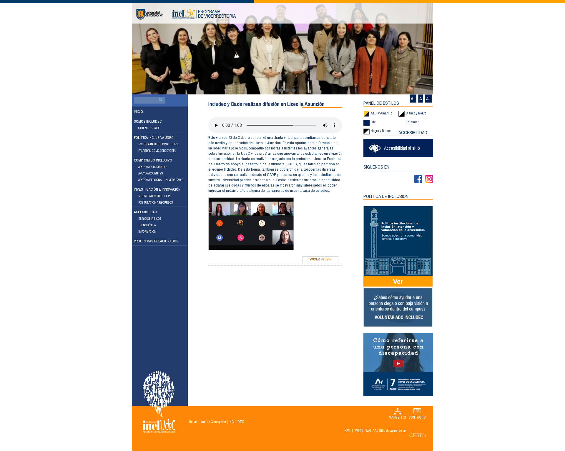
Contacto (417, 417)
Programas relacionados (156, 241)
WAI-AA (370, 430)
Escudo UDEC (149, 14)
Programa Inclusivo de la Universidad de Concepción (204, 14)
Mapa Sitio (397, 417)
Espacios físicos (149, 219)
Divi (373, 122)
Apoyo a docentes (150, 173)
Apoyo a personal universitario (160, 180)
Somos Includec (148, 121)
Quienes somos (149, 128)
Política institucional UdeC (157, 144)
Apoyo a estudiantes (152, 167)
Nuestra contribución (154, 196)
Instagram (429, 179)
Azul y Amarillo (381, 113)
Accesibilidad (145, 212)
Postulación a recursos (155, 202)
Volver (315, 259)
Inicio (138, 111)
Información (147, 232)
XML (348, 430)
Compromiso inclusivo (153, 160)
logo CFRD (417, 435)
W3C (358, 430)
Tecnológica (147, 225)
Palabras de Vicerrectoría (156, 151)
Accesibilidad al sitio (402, 148)
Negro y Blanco (381, 131)
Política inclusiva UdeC (153, 137)
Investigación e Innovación (157, 189)
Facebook (418, 179)
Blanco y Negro (416, 113)
